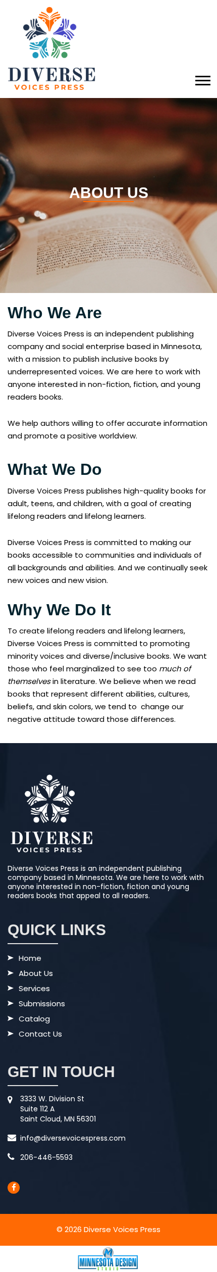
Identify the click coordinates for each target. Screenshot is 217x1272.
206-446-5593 (46, 1157)
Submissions (42, 1004)
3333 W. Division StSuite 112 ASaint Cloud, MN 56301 (58, 1109)
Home (30, 958)
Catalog (34, 1019)
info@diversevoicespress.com (73, 1138)
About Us (36, 974)
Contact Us (40, 1034)
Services (34, 989)
